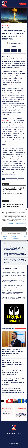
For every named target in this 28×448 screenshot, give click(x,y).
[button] (26, 209)
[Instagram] (7, 445)
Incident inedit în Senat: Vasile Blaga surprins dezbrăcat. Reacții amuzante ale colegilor (15, 261)
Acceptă (14, 229)
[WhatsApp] (15, 50)
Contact (25, 236)
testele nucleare (7, 120)
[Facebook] (5, 50)
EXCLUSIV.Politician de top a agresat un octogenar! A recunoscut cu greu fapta (12, 286)
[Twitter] (8, 50)
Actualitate (6, 25)
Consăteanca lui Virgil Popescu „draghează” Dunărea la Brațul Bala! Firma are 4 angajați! (13, 281)
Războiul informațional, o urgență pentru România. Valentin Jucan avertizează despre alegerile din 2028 (15, 248)
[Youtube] (24, 445)
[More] (22, 50)
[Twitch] (14, 445)
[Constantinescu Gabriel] (8, 43)
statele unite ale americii (11, 179)
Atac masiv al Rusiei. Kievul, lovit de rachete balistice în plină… (13, 188)
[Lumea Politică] (14, 427)
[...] (19, 195)
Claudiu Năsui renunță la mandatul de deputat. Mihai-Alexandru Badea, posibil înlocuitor (15, 254)
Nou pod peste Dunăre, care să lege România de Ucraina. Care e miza (7, 412)
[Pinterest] (12, 50)
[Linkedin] (19, 50)
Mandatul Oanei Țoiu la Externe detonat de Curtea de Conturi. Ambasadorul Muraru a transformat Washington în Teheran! (12, 292)
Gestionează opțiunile (14, 233)
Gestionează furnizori (10, 224)
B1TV (10, 84)
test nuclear (21, 179)
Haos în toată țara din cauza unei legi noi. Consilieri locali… (13, 205)
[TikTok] (10, 445)
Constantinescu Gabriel (16, 43)
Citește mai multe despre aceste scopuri (21, 224)
